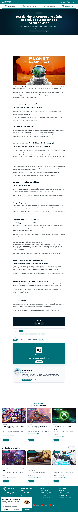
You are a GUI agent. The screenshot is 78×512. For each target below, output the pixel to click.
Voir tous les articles (71, 447)
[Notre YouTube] (13, 493)
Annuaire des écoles (44, 493)
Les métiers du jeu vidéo (45, 497)
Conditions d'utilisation (64, 492)
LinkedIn (29, 339)
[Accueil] (10, 489)
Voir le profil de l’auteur (27, 379)
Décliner (6, 509)
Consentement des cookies (65, 497)
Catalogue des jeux (44, 490)
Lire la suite (6, 439)
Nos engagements (25, 492)
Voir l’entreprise (39, 361)
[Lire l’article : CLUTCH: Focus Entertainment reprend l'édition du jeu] (39, 457)
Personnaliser (16, 509)
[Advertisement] (39, 45)
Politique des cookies (63, 495)
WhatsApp (35, 339)
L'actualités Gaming (44, 495)
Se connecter (62, 2)
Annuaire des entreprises (45, 492)
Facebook (20, 339)
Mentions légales (62, 490)
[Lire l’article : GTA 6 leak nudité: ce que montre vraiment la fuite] (14, 457)
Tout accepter (27, 509)
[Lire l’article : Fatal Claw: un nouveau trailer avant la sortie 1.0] (64, 457)
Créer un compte (71, 2)
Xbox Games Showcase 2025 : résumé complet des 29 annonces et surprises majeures (62, 428)
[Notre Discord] (10, 493)
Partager (15, 339)
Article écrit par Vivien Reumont (36, 31)
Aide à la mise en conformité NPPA (28, 496)
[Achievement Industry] (7, 2)
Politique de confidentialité (64, 493)
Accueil (22, 490)
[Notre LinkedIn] (8, 493)
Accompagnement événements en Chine (28, 494)
